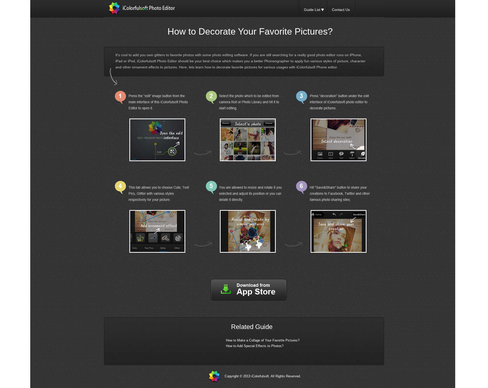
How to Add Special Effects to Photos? (254, 346)
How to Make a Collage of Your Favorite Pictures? (262, 340)
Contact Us (341, 10)
